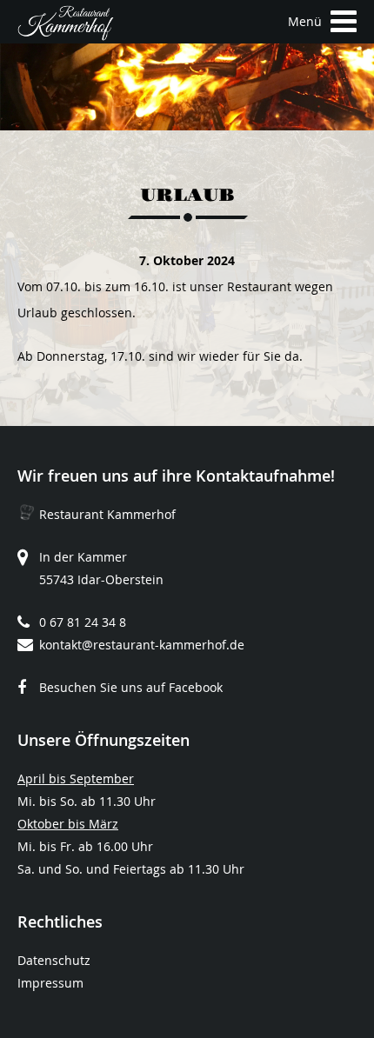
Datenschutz (53, 960)
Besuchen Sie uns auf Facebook (131, 687)
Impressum (50, 983)
